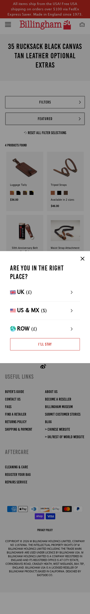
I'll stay (45, 344)
